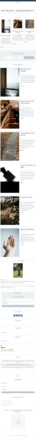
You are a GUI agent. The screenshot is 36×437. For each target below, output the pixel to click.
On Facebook (18, 320)
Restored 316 (25, 435)
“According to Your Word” (29, 32)
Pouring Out (28, 364)
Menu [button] (19, 2)
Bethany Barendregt (18, 10)
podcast (14, 287)
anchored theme (18, 435)
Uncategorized (23, 73)
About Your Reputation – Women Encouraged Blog (12, 367)
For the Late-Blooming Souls (28, 367)
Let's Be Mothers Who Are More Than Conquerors (11, 360)
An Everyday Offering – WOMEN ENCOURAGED (15, 364)
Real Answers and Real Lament (18, 32)
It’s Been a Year (26, 197)
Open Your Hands (27, 229)
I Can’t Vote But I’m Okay (6, 405)
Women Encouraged (23, 285)
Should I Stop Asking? (6, 35)
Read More (14, 43)
